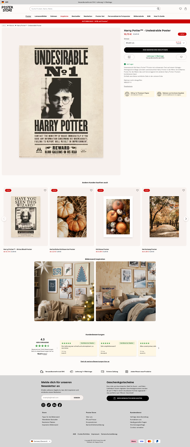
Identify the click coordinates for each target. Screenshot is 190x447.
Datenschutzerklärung (109, 434)
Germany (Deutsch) (40, 441)
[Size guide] (129, 57)
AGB (74, 434)
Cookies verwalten (136, 427)
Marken (11, 25)
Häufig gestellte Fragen (138, 422)
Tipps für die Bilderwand (50, 417)
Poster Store (100, 440)
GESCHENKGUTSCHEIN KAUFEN (129, 398)
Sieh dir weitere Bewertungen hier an (95, 361)
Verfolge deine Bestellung (139, 417)
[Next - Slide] (186, 218)
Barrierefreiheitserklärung (95, 425)
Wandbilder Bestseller (50, 420)
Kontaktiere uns (136, 420)
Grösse (126, 39)
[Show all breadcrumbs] (4, 25)
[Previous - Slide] (4, 218)
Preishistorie (128, 86)
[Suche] (158, 9)
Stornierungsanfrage (137, 425)
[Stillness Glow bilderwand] (64, 291)
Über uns (89, 417)
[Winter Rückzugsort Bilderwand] (126, 291)
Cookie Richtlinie (84, 434)
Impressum (95, 434)
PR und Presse (91, 420)
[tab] (180, 9)
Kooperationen (91, 422)
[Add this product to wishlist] (181, 57)
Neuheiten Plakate (48, 422)
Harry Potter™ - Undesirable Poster (29, 25)
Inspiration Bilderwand (50, 425)
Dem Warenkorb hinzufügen (155, 50)
